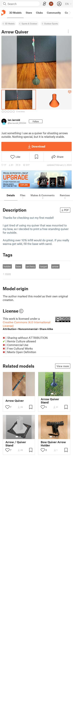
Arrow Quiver (14, 400)
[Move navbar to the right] (69, 13)
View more (63, 366)
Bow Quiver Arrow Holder (53, 443)
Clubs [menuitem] (39, 12)
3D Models (10, 23)
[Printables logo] (3, 13)
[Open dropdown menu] (68, 31)
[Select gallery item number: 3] (57, 436)
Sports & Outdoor (29, 23)
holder (7, 266)
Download (38, 146)
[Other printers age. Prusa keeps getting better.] (36, 179)
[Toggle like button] (7, 407)
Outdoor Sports (51, 23)
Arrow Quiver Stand (50, 400)
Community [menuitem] (54, 12)
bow (18, 266)
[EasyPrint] (44, 4)
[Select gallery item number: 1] (52, 393)
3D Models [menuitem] (15, 12)
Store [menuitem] (29, 12)
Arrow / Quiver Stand (15, 443)
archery (30, 266)
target (43, 266)
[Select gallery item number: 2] (55, 393)
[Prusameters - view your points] (51, 4)
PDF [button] (66, 209)
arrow (55, 266)
